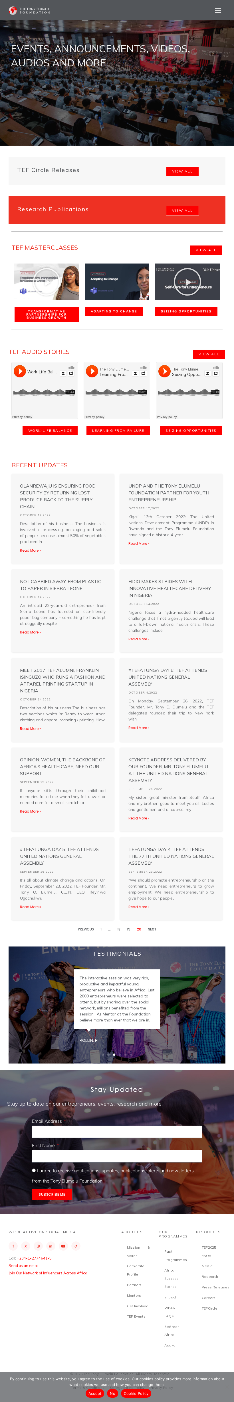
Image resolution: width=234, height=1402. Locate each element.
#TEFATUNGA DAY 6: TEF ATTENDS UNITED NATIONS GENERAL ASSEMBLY (167, 677)
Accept (95, 1393)
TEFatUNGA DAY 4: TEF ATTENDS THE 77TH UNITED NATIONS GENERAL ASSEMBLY (171, 856)
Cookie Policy (136, 1393)
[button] (46, 282)
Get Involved (137, 1306)
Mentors (134, 1295)
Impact (170, 1297)
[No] (227, 1387)
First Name (44, 1145)
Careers (208, 1298)
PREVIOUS (86, 929)
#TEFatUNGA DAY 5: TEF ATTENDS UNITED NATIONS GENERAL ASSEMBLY (59, 856)
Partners (134, 1285)
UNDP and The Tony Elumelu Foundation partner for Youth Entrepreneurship (168, 492)
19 (128, 929)
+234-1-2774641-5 (34, 1258)
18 (118, 929)
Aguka (169, 1345)
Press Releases (215, 1287)
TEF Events (136, 1316)
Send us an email (24, 1265)
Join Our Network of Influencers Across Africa (48, 1273)
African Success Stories (171, 1278)
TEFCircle (209, 1308)
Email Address (47, 1121)
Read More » (30, 550)
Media (207, 1266)
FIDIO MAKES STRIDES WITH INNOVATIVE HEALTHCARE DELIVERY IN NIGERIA (169, 588)
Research (210, 1276)
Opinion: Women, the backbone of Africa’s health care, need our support (62, 766)
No (112, 1393)
